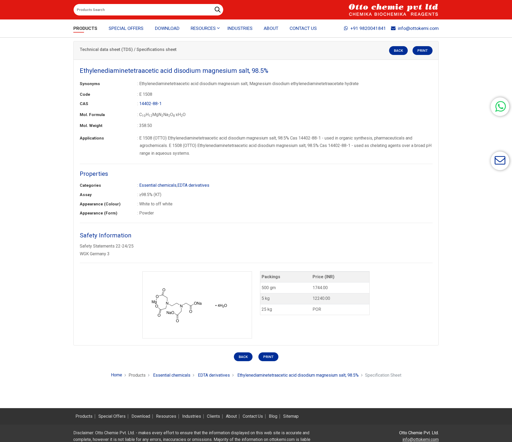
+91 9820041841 (368, 28)
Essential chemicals (158, 185)
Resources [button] (203, 28)
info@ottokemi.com (418, 28)
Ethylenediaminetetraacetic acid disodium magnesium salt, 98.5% (298, 375)
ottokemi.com (282, 439)
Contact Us (303, 28)
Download (167, 28)
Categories (90, 185)
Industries (240, 28)
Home (116, 374)
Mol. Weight (91, 125)
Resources (166, 416)
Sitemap (291, 416)
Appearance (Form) (98, 213)
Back (398, 51)
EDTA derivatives (193, 185)
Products (85, 28)
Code (85, 94)
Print (422, 51)
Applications (92, 138)
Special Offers (126, 28)
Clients (213, 416)
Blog (273, 416)
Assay (86, 194)
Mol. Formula (92, 114)
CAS (84, 103)
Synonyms (90, 83)
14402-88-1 (150, 103)
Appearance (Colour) (100, 204)
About (271, 28)
